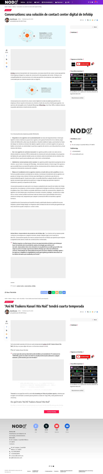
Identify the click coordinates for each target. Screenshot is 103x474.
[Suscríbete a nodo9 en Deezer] (77, 85)
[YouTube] (92, 2)
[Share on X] (88, 20)
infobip (33, 286)
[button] (72, 2)
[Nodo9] (11, 2)
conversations (27, 286)
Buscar (95, 27)
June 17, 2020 (48, 389)
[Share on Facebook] (85, 20)
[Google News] (67, 428)
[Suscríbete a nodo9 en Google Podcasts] (90, 75)
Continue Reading (51, 411)
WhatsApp (42, 105)
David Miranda (13, 19)
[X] (90, 2)
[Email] (92, 20)
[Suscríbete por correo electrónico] (77, 89)
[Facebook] (88, 2)
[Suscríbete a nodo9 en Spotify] (77, 78)
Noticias (8, 10)
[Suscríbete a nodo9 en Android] (90, 78)
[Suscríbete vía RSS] (90, 89)
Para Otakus (9, 301)
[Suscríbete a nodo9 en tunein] (90, 85)
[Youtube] (57, 428)
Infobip (13, 73)
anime (45, 344)
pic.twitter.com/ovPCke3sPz (36, 387)
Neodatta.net (8, 472)
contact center (20, 286)
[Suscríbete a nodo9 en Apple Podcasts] (77, 75)
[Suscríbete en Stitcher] (77, 82)
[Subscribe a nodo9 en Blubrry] (90, 82)
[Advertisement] (38, 59)
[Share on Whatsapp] (90, 20)
